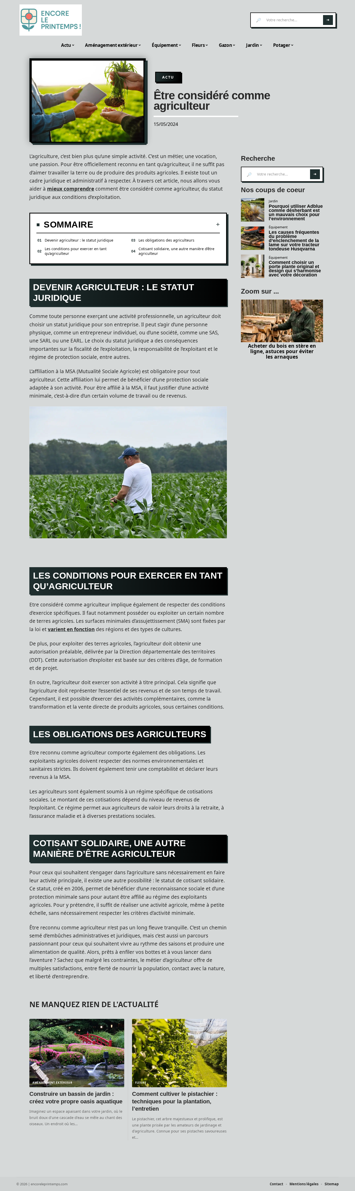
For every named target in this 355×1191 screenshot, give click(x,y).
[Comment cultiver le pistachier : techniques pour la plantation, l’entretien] (179, 1053)
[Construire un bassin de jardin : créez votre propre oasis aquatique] (76, 1053)
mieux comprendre (70, 188)
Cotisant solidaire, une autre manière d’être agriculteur (176, 251)
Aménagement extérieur (52, 1082)
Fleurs (140, 1082)
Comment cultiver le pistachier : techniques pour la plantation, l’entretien (175, 1101)
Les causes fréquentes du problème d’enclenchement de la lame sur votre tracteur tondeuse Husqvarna (294, 240)
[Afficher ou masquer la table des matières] (156, 224)
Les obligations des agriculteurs (166, 240)
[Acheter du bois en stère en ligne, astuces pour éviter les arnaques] (282, 321)
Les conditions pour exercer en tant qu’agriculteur (76, 251)
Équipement (278, 227)
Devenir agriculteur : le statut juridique (79, 240)
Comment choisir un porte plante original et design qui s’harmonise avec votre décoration (295, 268)
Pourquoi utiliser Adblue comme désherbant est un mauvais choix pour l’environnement (296, 212)
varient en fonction (71, 629)
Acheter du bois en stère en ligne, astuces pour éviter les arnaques (282, 351)
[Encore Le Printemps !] (50, 20)
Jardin (273, 201)
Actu (168, 77)
